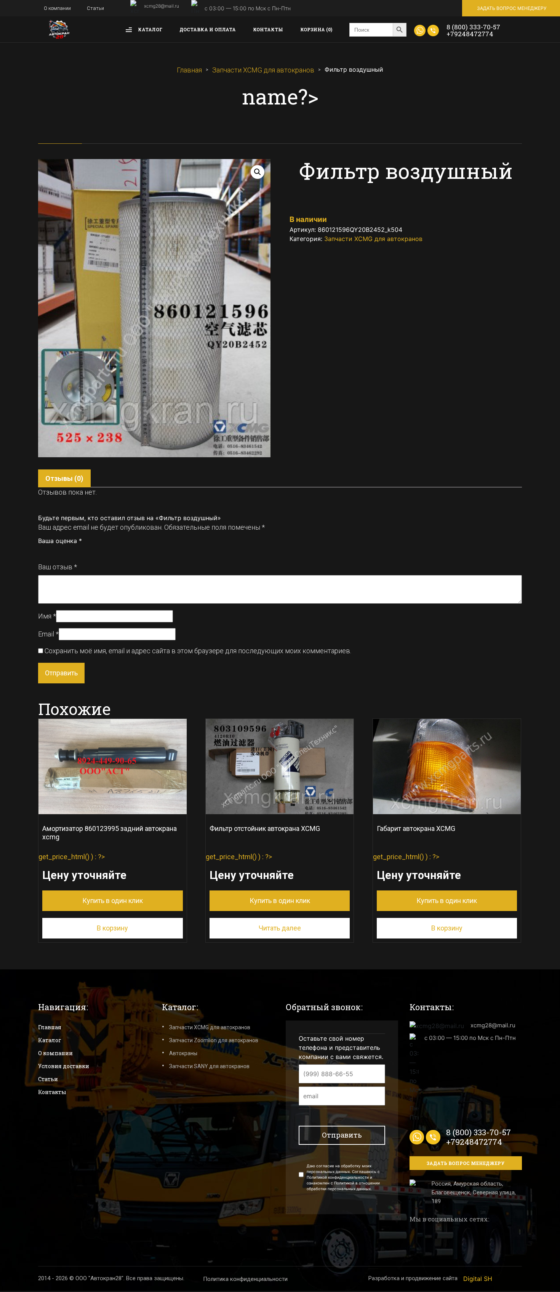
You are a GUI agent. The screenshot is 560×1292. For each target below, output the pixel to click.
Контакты (268, 29)
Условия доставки (63, 1066)
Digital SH (477, 1278)
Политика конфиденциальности (245, 1279)
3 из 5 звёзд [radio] (58, 551)
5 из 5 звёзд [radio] (75, 551)
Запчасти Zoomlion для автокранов (213, 1040)
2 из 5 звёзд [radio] (49, 551)
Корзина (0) (316, 29)
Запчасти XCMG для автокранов (263, 70)
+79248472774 (469, 33)
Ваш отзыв (57, 567)
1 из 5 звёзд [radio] (41, 551)
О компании (57, 8)
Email (48, 634)
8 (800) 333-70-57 (473, 26)
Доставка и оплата (207, 29)
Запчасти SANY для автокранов (209, 1066)
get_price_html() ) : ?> (107, 864)
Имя (47, 616)
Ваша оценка (60, 541)
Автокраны (183, 1053)
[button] (257, 172)
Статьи (95, 8)
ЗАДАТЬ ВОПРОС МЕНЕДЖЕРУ (511, 8)
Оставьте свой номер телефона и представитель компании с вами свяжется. (341, 1048)
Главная (189, 70)
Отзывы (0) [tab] (64, 478)
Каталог (149, 29)
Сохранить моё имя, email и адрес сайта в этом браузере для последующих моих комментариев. (198, 651)
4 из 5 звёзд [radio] (66, 551)
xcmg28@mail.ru (161, 6)
